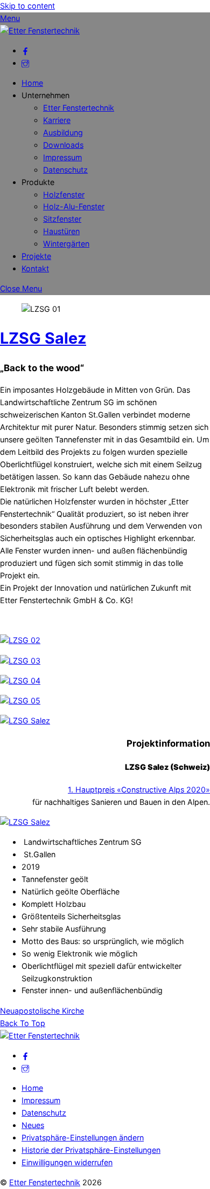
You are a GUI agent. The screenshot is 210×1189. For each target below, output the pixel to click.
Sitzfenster (62, 218)
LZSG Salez (43, 338)
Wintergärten (66, 243)
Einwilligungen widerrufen (67, 1162)
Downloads (63, 144)
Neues (33, 1125)
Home (32, 82)
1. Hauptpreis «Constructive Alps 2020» (139, 789)
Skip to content (27, 5)
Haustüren (61, 231)
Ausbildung (63, 132)
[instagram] (25, 62)
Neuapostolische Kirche (42, 1010)
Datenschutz (65, 169)
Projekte (36, 256)
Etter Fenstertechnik (78, 107)
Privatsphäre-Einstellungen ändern (83, 1137)
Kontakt (35, 268)
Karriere (57, 120)
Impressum (62, 157)
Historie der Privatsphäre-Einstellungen (91, 1149)
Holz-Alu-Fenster (73, 206)
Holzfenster (64, 194)
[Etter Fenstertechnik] (40, 30)
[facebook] (25, 50)
